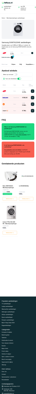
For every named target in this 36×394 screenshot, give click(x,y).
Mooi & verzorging (6, 359)
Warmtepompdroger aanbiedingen (16, 18)
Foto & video (5, 351)
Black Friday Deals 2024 (8, 322)
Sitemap (4, 364)
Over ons (4, 371)
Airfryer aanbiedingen (7, 314)
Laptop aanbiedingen (7, 306)
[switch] (15, 74)
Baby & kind (5, 348)
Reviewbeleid (5, 379)
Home (3, 18)
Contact (4, 374)
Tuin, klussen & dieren (7, 343)
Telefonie (4, 337)
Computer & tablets (7, 332)
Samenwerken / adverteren (9, 377)
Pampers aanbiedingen (8, 320)
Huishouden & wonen (7, 340)
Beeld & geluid (5, 335)
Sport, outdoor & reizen (8, 356)
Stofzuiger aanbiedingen (8, 311)
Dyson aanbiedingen (7, 317)
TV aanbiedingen (6, 303)
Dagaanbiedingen (6, 325)
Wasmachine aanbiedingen (9, 309)
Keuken (4, 345)
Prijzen (13, 64)
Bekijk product (9, 198)
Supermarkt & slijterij (7, 362)
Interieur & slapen (6, 354)
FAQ (20, 64)
